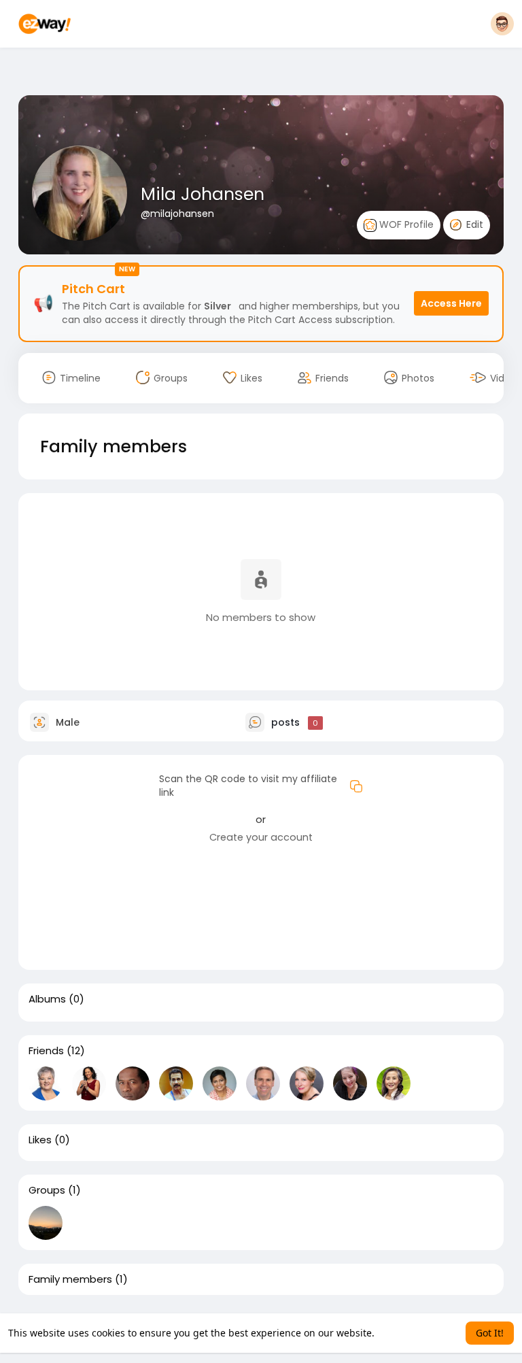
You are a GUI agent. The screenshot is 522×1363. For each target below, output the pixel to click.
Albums (47, 999)
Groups (47, 1190)
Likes (40, 1139)
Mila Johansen (202, 194)
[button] (502, 24)
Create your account (261, 837)
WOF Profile (405, 224)
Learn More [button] (403, 1332)
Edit (473, 224)
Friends (46, 1050)
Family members (70, 1279)
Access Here (451, 303)
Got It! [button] (490, 1332)
